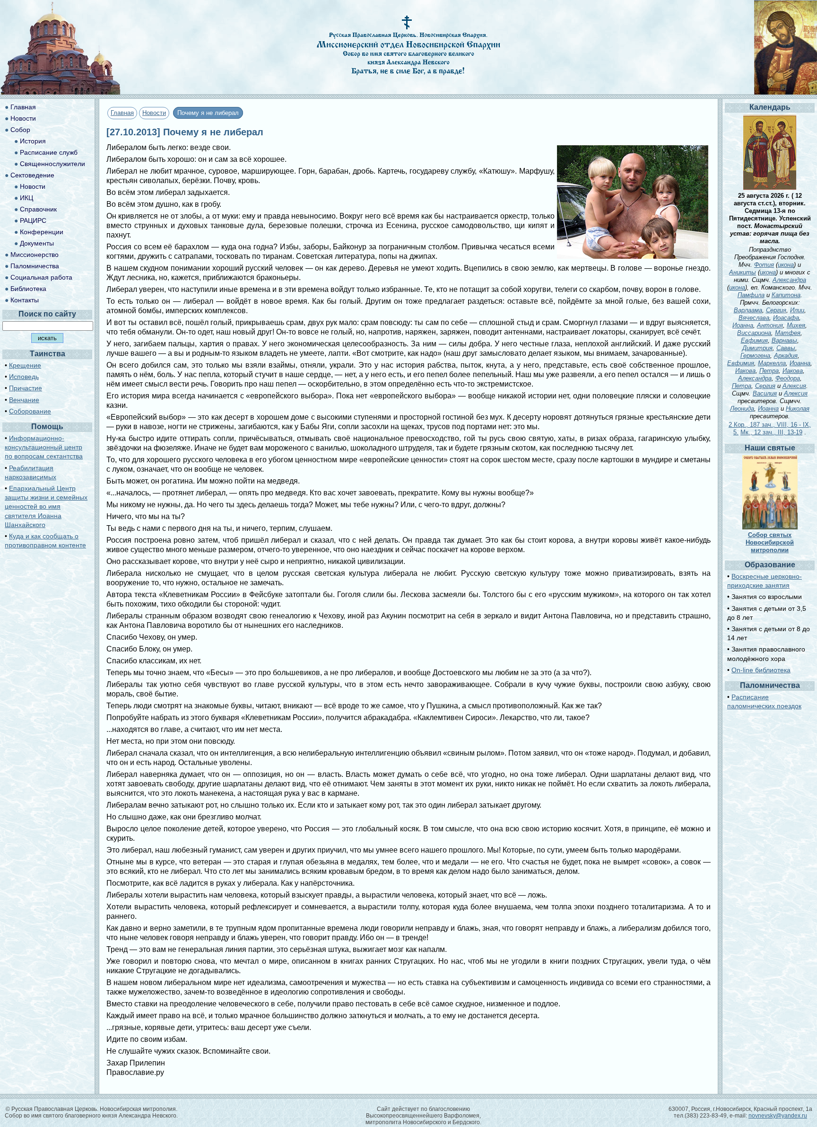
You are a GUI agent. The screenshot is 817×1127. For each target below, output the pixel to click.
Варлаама (748, 310)
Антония (770, 325)
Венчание (24, 400)
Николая (797, 408)
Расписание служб (49, 152)
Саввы (785, 348)
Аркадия (786, 355)
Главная (122, 112)
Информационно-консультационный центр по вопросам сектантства (44, 447)
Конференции (41, 232)
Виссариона (754, 332)
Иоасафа (786, 317)
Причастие (25, 388)
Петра (769, 370)
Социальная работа (41, 277)
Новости (154, 112)
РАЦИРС (33, 220)
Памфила (751, 295)
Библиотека (28, 288)
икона (786, 264)
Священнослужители (52, 163)
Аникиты (742, 272)
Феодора (787, 378)
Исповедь (24, 376)
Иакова (745, 370)
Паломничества (34, 266)
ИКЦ (26, 198)
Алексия (794, 385)
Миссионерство (34, 254)
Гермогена (755, 355)
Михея (796, 325)
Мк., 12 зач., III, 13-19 (771, 432)
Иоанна (742, 325)
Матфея (787, 332)
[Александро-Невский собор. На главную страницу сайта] (60, 92)
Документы (37, 243)
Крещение (25, 365)
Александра (789, 279)
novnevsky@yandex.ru (777, 1115)
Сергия (776, 310)
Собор (20, 129)
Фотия (764, 264)
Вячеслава (754, 317)
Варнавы (784, 340)
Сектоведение (32, 175)
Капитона (786, 295)
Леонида (742, 408)
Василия (765, 393)
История (33, 141)
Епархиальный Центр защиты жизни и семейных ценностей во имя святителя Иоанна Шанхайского (46, 506)
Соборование (30, 411)
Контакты (24, 300)
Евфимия (754, 340)
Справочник (38, 209)
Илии (797, 310)
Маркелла (772, 363)
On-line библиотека (761, 670)
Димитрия (757, 348)
